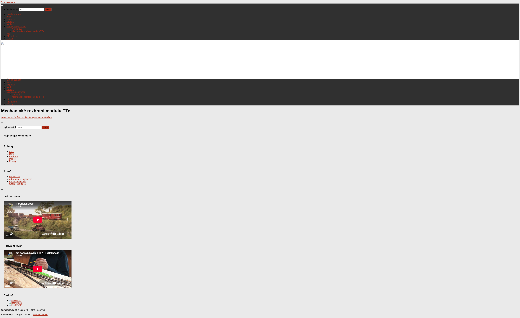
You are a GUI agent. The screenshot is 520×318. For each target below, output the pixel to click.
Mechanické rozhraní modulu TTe (28, 31)
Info (8, 34)
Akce (8, 17)
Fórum (9, 38)
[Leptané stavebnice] (15, 300)
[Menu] (2, 5)
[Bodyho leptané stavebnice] (15, 303)
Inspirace (10, 19)
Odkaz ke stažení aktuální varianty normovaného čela (26, 117)
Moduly (10, 24)
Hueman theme (40, 314)
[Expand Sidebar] (2, 122)
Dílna (11, 154)
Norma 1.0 (17, 29)
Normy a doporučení (16, 26)
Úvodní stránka (13, 14)
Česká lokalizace (17, 184)
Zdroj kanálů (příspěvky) (20, 179)
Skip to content (8, 2)
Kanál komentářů (17, 181)
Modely (10, 21)
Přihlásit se (14, 176)
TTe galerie (11, 36)
